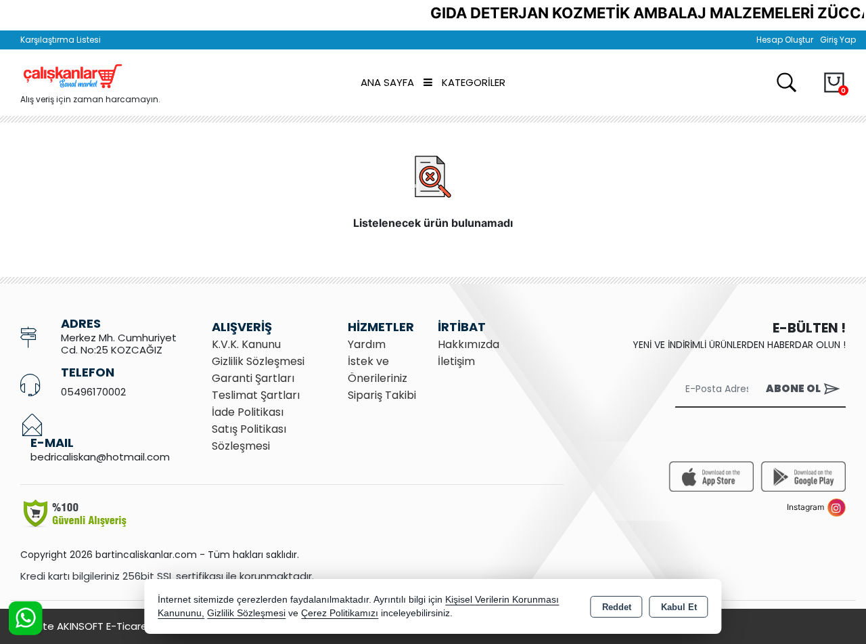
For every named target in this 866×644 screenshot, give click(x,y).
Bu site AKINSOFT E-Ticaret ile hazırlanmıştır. (128, 626)
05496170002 (93, 392)
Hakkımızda (468, 344)
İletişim (456, 361)
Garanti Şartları (253, 378)
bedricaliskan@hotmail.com (100, 457)
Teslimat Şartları (256, 395)
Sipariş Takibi (382, 395)
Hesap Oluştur (784, 39)
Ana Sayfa (387, 82)
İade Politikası (247, 412)
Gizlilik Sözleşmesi (258, 361)
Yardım (367, 344)
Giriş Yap (838, 39)
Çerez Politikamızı (339, 613)
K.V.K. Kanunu (246, 344)
